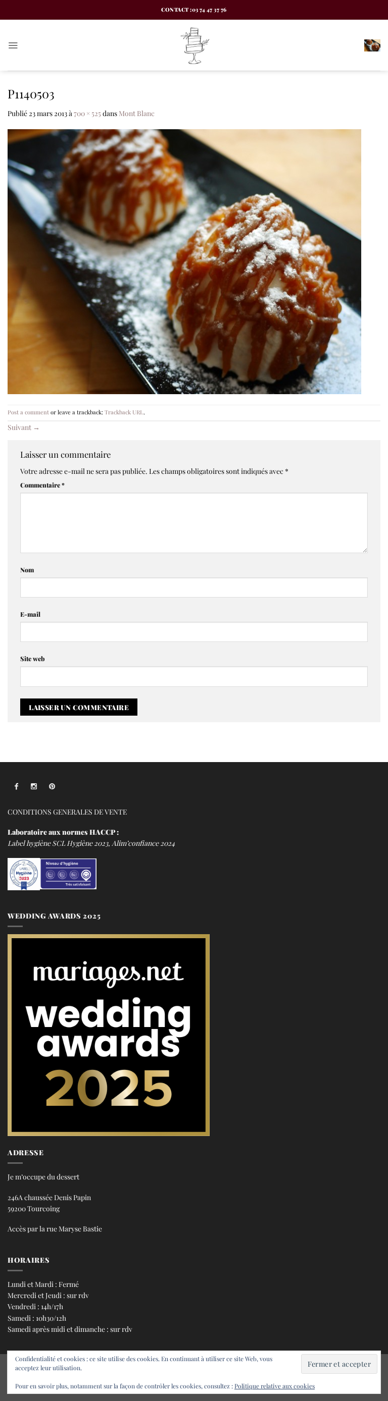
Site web (32, 658)
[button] (13, 45)
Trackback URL (124, 412)
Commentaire (42, 484)
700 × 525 (87, 113)
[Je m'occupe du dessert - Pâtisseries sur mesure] (194, 45)
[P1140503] (184, 260)
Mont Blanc (137, 113)
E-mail (30, 614)
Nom (27, 569)
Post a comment (28, 412)
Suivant (24, 427)
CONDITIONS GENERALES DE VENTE (67, 811)
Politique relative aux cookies (274, 1386)
